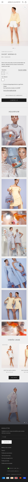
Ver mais (14, 377)
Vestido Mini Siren (10, 370)
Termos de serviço (6, 455)
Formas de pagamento (7, 458)
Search (3, 450)
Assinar (6, 442)
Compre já (14, 100)
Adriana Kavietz (7, 51)
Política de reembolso (7, 453)
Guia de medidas (22, 70)
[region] (14, 403)
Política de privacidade (7, 463)
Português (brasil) (13, 471)
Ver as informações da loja (9, 90)
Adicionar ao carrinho (14, 95)
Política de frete (5, 460)
